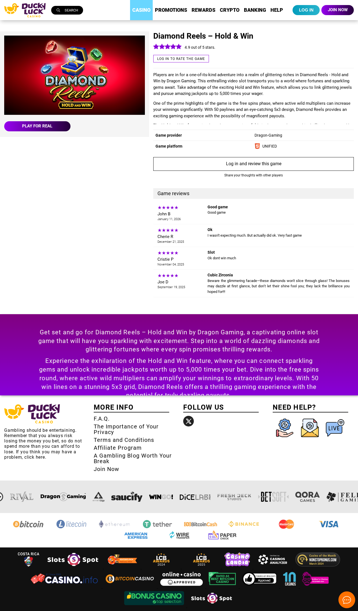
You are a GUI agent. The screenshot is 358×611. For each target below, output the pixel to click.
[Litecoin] (71, 528)
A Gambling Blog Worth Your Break (133, 458)
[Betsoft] (273, 497)
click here (34, 457)
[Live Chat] (335, 438)
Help (276, 10)
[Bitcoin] (28, 528)
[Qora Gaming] (307, 497)
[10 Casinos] (290, 586)
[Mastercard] (287, 528)
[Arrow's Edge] (98, 497)
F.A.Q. (102, 418)
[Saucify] (126, 497)
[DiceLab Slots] (195, 497)
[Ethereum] (114, 528)
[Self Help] (285, 438)
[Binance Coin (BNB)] (244, 528)
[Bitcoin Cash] (201, 528)
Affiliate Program (118, 448)
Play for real (37, 126)
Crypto (229, 10)
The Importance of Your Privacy (126, 429)
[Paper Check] (222, 539)
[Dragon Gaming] (63, 497)
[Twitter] (188, 421)
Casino (141, 10)
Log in (306, 10)
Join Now (106, 469)
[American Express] (136, 539)
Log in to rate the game (181, 59)
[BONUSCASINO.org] (154, 605)
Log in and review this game (253, 163)
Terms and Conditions (124, 440)
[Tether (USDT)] (157, 528)
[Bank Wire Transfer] (179, 539)
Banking (255, 10)
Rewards (203, 10)
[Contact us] (310, 438)
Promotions (171, 10)
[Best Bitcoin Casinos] (223, 586)
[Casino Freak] (315, 586)
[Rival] (22, 497)
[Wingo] (161, 497)
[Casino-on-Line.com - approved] (260, 586)
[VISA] (330, 528)
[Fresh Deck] (234, 497)
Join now (338, 9)
